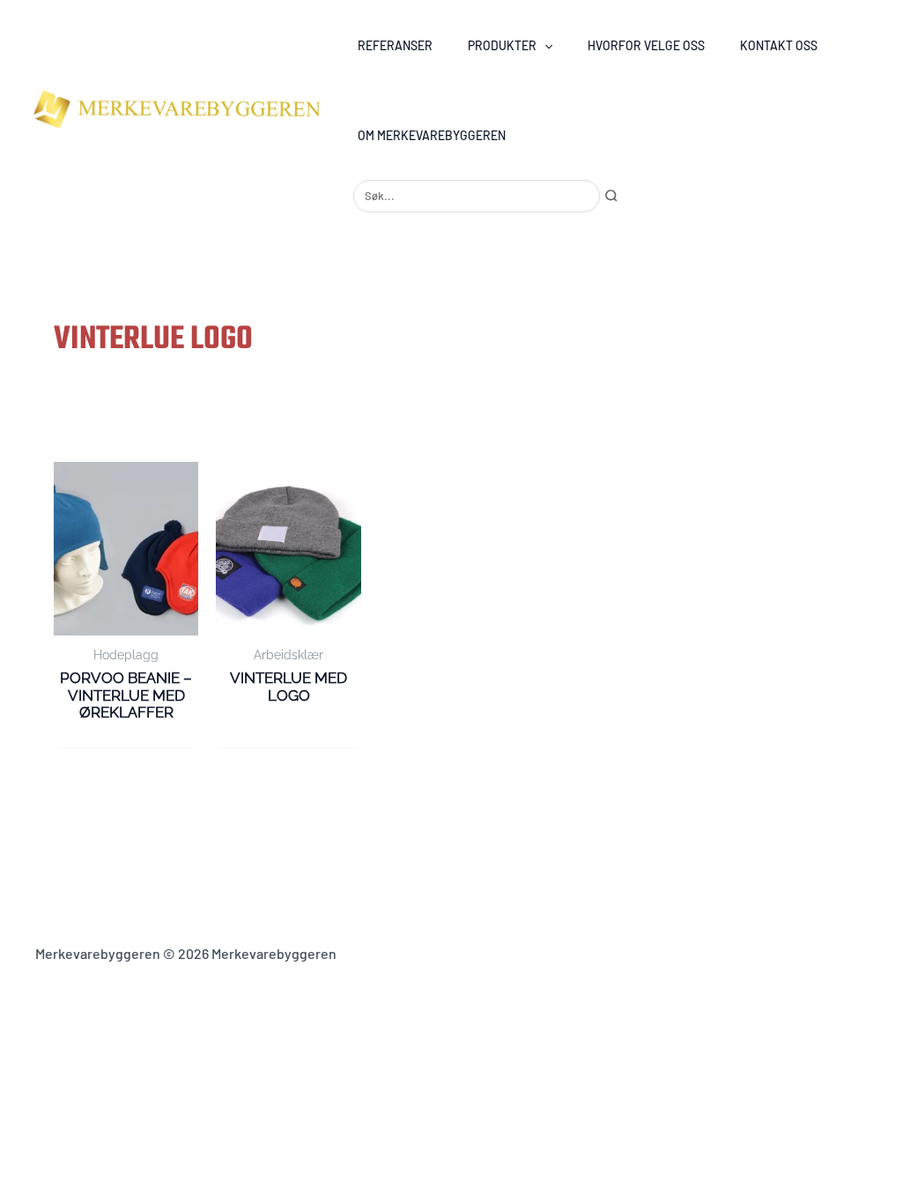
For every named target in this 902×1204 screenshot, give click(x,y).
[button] (544, 45)
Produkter (502, 45)
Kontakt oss (778, 45)
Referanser (395, 45)
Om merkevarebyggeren (432, 135)
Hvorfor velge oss (646, 45)
